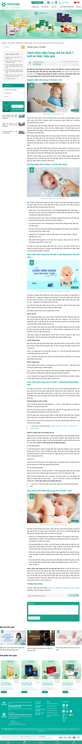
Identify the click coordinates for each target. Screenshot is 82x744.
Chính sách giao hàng (52, 710)
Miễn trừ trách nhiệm (52, 708)
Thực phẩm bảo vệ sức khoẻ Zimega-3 (26, 683)
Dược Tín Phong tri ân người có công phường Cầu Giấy (9, 125)
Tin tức (6, 96)
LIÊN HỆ (78, 7)
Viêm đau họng (28, 43)
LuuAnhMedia (41, 736)
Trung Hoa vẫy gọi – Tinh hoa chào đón (9, 132)
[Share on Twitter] (36, 64)
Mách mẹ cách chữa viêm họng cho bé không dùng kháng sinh (12, 649)
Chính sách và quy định (38, 706)
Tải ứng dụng (65, 701)
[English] (75, 2)
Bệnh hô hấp (19, 43)
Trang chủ (4, 43)
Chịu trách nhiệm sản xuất (39, 713)
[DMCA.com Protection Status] (71, 714)
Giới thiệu (37, 703)
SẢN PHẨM (44, 7)
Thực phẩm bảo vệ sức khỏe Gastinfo (67, 683)
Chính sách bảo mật (51, 705)
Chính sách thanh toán (52, 712)
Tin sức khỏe (11, 43)
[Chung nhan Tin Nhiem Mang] (65, 719)
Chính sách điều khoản (52, 703)
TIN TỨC (53, 7)
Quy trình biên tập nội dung (39, 710)
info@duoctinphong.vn (15, 722)
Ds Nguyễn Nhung (38, 62)
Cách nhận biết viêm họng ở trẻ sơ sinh (68, 649)
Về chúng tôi (38, 701)
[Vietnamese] (78, 2)
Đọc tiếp (4, 692)
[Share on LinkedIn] (40, 64)
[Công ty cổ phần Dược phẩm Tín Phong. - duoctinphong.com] (12, 5)
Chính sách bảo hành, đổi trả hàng (53, 716)
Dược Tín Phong (25, 736)
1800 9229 (65, 2)
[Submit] (23, 47)
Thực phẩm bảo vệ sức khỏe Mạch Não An (47, 684)
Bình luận (31, 603)
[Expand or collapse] (23, 54)
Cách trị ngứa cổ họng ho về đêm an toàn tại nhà (39, 649)
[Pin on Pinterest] (38, 64)
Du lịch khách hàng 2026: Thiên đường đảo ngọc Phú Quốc (9, 117)
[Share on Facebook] (34, 64)
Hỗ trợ (48, 701)
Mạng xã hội (65, 707)
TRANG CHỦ (35, 7)
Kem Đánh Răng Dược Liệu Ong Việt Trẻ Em (6, 684)
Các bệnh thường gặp (10, 89)
